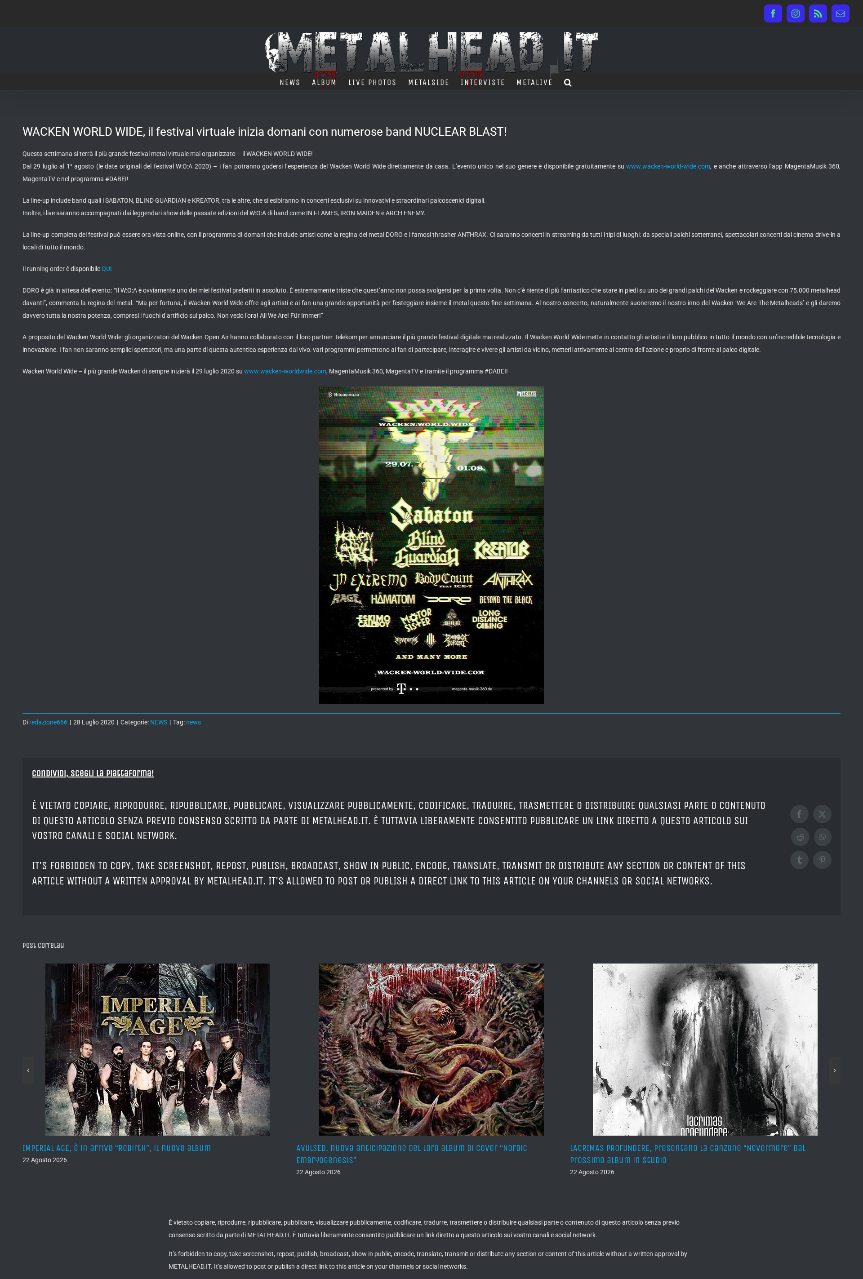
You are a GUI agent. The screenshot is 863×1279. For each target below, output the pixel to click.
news (193, 722)
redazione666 (48, 722)
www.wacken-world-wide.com (668, 166)
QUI (107, 268)
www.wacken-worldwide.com (285, 371)
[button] (568, 81)
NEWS (158, 722)
